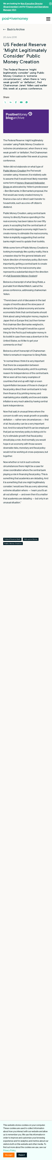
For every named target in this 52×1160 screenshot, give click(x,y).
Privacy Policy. (9, 1150)
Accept (9, 1155)
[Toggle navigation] (48, 19)
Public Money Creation (14, 170)
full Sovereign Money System (22, 275)
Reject (22, 1155)
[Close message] (50, 3)
